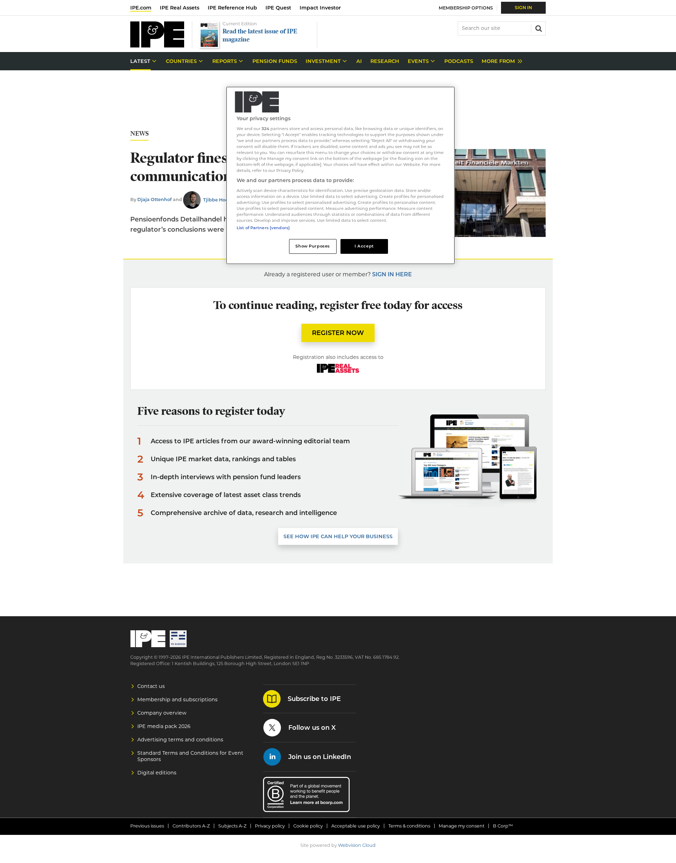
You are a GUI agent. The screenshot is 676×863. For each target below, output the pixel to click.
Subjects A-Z (232, 826)
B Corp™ (503, 826)
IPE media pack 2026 (163, 726)
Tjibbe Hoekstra (221, 199)
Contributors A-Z (191, 826)
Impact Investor (320, 8)
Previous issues (147, 826)
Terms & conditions (409, 826)
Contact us (151, 686)
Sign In (523, 7)
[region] (340, 175)
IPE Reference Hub (232, 8)
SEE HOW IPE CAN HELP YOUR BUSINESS (338, 536)
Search (538, 27)
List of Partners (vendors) (263, 227)
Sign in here (392, 274)
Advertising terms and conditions (180, 739)
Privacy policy (270, 826)
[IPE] (157, 45)
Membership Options (466, 8)
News (139, 133)
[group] (500, 61)
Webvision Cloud (357, 845)
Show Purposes (312, 246)
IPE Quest (278, 8)
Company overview (162, 713)
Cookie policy (308, 826)
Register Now (338, 333)
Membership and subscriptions (177, 699)
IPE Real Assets (179, 8)
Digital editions (156, 772)
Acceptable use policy (355, 826)
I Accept (364, 246)
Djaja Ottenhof (154, 199)
